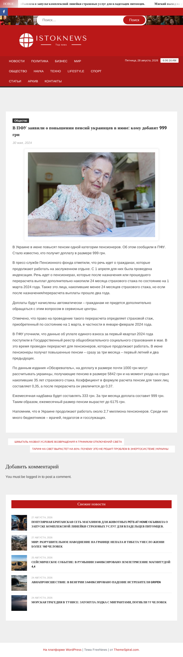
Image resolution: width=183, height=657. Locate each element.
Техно (55, 71)
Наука (39, 71)
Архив (33, 81)
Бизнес (61, 61)
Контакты (53, 81)
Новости (17, 61)
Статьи (15, 81)
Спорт (96, 71)
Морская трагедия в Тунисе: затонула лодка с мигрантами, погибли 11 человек (98, 602)
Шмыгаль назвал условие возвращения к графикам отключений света (68, 441)
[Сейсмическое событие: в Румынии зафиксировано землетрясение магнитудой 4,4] (19, 562)
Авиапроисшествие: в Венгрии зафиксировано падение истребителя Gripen (96, 582)
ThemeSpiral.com (126, 649)
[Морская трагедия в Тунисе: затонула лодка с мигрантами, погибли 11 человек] (19, 603)
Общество (18, 71)
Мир (77, 61)
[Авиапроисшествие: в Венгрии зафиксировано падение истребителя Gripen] (19, 583)
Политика (39, 61)
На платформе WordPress (62, 649)
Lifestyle (76, 71)
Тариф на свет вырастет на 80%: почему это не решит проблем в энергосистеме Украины (100, 448)
